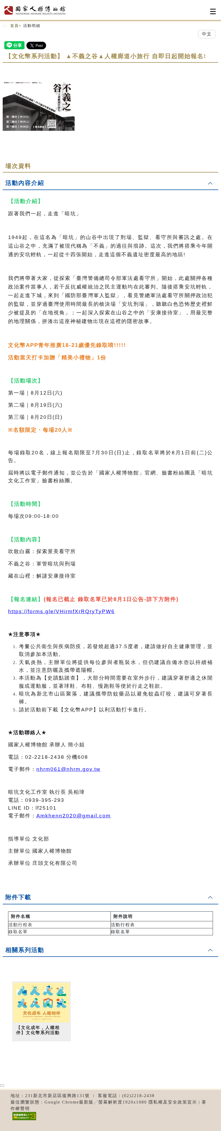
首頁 (14, 26)
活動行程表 (20, 924)
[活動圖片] (39, 105)
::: (5, 26)
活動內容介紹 (24, 183)
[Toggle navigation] (213, 11)
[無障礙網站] (23, 1120)
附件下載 (18, 897)
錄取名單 (18, 931)
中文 (207, 34)
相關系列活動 (24, 950)
